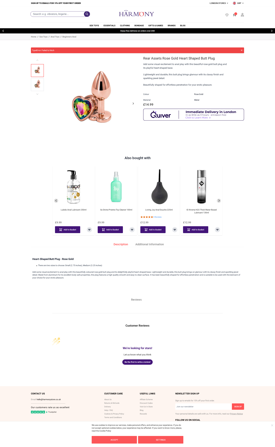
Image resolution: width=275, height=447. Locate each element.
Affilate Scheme (146, 399)
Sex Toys (94, 25)
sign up (238, 406)
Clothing (125, 25)
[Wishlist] (226, 15)
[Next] (133, 103)
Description (121, 244)
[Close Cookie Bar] (272, 425)
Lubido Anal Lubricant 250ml (73, 210)
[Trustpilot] (38, 413)
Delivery (107, 407)
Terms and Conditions (113, 417)
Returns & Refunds (111, 403)
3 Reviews (157, 217)
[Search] (87, 14)
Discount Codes (146, 403)
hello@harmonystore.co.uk (49, 399)
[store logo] (136, 13)
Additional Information (149, 244)
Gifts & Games (155, 25)
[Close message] (241, 50)
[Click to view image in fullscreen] (92, 102)
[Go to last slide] (56, 201)
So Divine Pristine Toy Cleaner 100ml (116, 210)
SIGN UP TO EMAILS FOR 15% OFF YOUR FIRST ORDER (56, 3)
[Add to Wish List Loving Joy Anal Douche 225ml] (174, 229)
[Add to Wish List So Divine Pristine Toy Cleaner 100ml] (132, 229)
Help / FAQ (108, 410)
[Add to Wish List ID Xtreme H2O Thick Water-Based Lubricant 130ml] (217, 229)
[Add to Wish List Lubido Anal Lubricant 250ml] (89, 229)
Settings (160, 439)
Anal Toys (55, 37)
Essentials (109, 25)
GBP (239, 3)
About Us (108, 399)
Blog (182, 25)
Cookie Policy (105, 431)
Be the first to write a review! (138, 362)
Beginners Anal (69, 37)
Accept (114, 439)
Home (33, 37)
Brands (172, 25)
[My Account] (242, 15)
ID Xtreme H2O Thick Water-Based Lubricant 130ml (201, 211)
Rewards (143, 414)
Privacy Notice (236, 414)
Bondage (139, 25)
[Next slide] (219, 201)
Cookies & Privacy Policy (114, 414)
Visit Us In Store (146, 407)
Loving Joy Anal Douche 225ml (159, 210)
